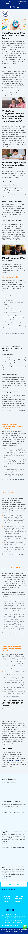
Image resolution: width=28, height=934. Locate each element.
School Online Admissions (11, 801)
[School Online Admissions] (14, 791)
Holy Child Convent (15, 322)
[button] (24, 11)
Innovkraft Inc (20, 931)
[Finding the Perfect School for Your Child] (14, 821)
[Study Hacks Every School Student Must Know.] (14, 856)
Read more (4, 808)
